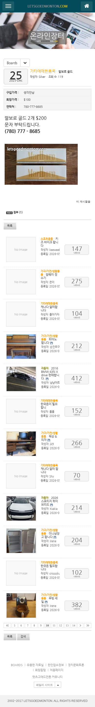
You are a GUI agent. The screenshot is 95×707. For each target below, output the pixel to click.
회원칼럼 (40, 670)
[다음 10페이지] (80, 625)
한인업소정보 (56, 665)
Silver (42, 76)
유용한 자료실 (35, 665)
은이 (51, 282)
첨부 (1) (18, 212)
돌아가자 (54, 314)
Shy (51, 476)
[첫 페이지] (7, 625)
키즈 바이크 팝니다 (49, 242)
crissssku (54, 573)
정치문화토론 (76, 665)
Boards (12, 63)
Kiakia (53, 508)
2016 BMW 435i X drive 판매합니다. (50, 373)
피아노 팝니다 (49, 341)
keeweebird (56, 249)
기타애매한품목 (43, 71)
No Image (21, 249)
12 (60, 625)
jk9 (52, 444)
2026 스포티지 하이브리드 (49, 501)
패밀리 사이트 (44, 684)
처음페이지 (56, 670)
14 (73, 625)
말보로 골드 (65, 71)
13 (67, 625)
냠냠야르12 (56, 382)
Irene (53, 541)
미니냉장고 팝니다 (50, 535)
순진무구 (55, 347)
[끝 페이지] (87, 625)
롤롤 (51, 411)
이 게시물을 (83, 201)
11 (54, 625)
